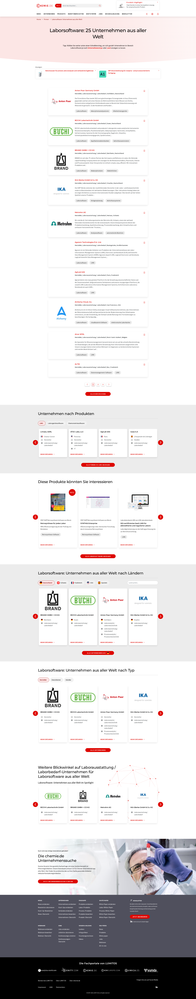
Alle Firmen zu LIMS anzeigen (98, 465)
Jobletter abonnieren (66, 932)
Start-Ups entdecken (65, 907)
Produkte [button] (61, 14)
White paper (103, 936)
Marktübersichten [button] (76, 14)
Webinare (102, 942)
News (101, 929)
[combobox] (142, 583)
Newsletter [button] (127, 14)
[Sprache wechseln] (152, 14)
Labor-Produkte (84, 907)
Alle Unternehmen (98, 750)
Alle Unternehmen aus (96, 653)
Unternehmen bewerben (67, 914)
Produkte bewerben (86, 914)
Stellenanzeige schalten (66, 936)
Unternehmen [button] (49, 14)
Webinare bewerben (45, 932)
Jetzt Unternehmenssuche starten (58, 881)
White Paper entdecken (107, 904)
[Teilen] (146, 14)
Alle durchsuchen (98, 394)
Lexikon (81, 929)
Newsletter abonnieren (46, 907)
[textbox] (143, 582)
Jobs (101, 939)
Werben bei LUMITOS (45, 981)
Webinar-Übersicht (44, 936)
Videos (81, 939)
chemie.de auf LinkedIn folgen (141, 921)
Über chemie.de (74, 981)
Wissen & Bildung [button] (112, 14)
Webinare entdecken (45, 929)
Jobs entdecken (63, 929)
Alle (57, 6)
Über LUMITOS (61, 981)
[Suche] (99, 6)
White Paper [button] (91, 14)
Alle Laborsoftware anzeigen (98, 556)
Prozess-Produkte (85, 911)
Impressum (42, 987)
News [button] (39, 14)
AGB (51, 987)
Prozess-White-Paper (106, 911)
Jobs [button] (101, 14)
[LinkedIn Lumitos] (156, 987)
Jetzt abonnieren (139, 917)
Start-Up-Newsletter (45, 911)
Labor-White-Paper (106, 907)
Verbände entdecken (65, 911)
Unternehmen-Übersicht (67, 917)
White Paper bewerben (107, 914)
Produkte (102, 932)
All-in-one (102, 946)
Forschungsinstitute (86, 936)
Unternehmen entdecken (67, 904)
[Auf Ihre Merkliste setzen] (144, 91)
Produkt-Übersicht (85, 917)
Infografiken (83, 932)
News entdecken (43, 904)
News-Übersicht (43, 914)
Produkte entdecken (86, 904)
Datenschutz (60, 987)
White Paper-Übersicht (107, 917)
